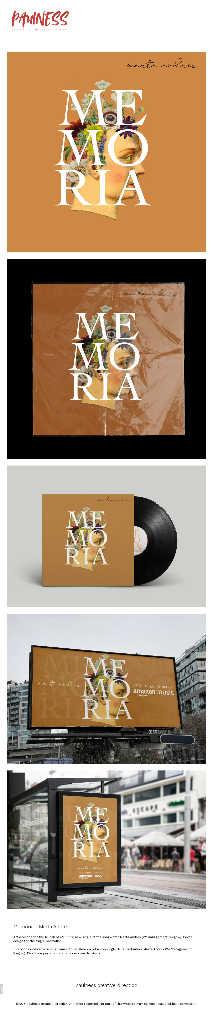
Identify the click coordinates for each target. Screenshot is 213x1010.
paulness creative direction (106, 985)
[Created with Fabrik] (1, 989)
